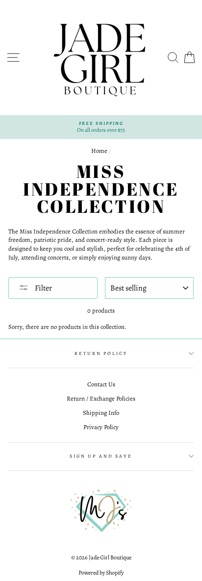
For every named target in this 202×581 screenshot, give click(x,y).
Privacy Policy (101, 427)
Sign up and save (101, 456)
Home (99, 150)
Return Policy (101, 353)
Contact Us (101, 384)
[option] (101, 127)
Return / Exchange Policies (101, 398)
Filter (42, 288)
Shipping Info (101, 412)
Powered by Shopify (101, 573)
